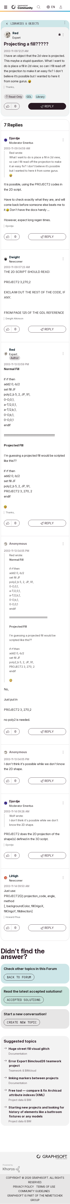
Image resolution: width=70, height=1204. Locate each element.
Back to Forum (19, 977)
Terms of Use (45, 1186)
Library (40, 96)
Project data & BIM (20, 1099)
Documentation (18, 1053)
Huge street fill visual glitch (29, 1049)
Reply (49, 106)
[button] (7, 106)
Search (38, 7)
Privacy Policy (23, 1186)
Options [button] (64, 22)
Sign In (62, 7)
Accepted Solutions (24, 1000)
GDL (29, 96)
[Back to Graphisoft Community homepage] (22, 6)
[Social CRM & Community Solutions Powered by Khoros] (11, 1167)
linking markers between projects (33, 1078)
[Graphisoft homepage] (52, 1157)
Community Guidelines (34, 1191)
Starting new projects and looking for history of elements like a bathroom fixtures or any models (36, 1112)
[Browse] (6, 7)
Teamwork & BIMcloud (22, 1070)
